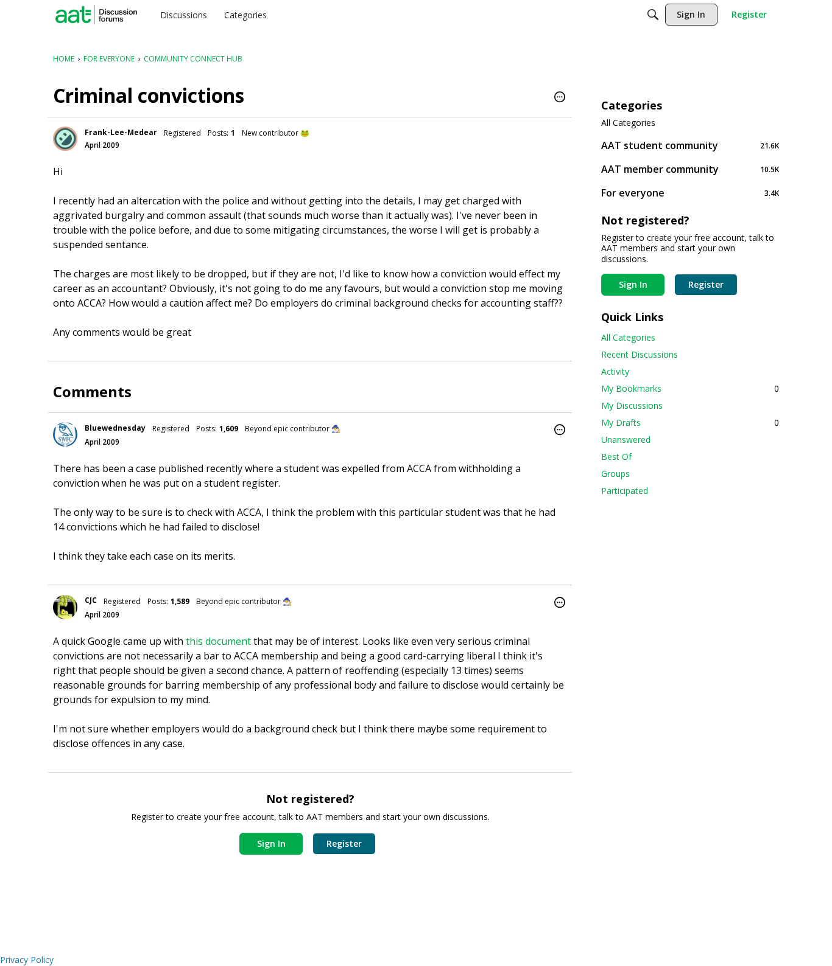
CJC (91, 600)
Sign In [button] (271, 843)
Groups (615, 473)
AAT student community (690, 145)
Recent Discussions (639, 354)
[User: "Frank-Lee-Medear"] (65, 139)
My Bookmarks (690, 388)
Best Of (616, 456)
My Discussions (632, 405)
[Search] (653, 15)
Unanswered (625, 439)
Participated (624, 490)
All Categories (628, 122)
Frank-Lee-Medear (121, 132)
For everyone (690, 192)
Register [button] (344, 843)
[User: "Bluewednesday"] (65, 434)
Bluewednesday (115, 428)
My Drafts (690, 422)
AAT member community (690, 168)
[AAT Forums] (96, 14)
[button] (559, 98)
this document (218, 641)
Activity (615, 371)
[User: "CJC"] (65, 607)
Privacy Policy (27, 959)
